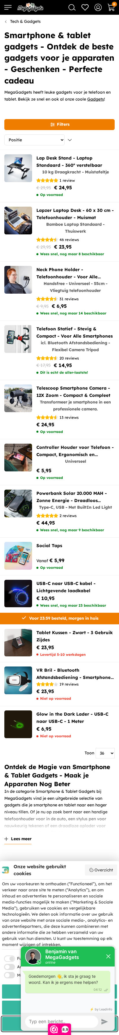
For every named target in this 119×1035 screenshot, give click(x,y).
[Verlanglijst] (85, 7)
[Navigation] (8, 7)
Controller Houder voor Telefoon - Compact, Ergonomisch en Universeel (75, 451)
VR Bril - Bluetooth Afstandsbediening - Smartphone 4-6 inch (73, 674)
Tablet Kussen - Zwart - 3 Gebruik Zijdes (74, 636)
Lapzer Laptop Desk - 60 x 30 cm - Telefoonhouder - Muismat (75, 214)
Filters (63, 124)
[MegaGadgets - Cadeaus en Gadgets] (30, 7)
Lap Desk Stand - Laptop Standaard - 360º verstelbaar (69, 161)
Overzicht (103, 870)
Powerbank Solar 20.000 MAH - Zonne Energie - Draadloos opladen (71, 497)
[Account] (98, 7)
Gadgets (95, 99)
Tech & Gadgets (25, 21)
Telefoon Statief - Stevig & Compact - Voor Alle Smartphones (74, 332)
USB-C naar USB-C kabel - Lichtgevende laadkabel (66, 587)
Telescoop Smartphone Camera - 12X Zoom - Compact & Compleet (73, 391)
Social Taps (49, 545)
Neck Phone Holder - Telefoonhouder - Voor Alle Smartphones (67, 273)
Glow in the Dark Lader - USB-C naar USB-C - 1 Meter (72, 717)
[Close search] (72, 7)
